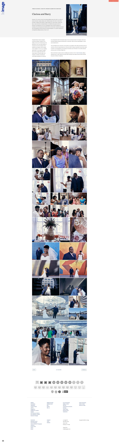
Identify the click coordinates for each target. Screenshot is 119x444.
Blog (47, 405)
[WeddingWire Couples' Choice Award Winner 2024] (43, 387)
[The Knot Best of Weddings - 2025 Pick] (45, 382)
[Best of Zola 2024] (52, 391)
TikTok (48, 421)
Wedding (32, 402)
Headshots (32, 425)
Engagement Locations (35, 410)
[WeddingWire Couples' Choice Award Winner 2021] (55, 387)
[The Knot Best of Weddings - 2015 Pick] (77, 382)
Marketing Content (34, 421)
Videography (33, 405)
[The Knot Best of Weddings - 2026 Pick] (41, 382)
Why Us (48, 407)
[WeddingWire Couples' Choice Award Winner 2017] (71, 387)
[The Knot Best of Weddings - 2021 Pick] (61, 382)
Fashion (32, 427)
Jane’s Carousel (79, 52)
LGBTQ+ (32, 407)
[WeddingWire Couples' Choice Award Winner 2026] (35, 387)
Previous (84, 369)
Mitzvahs (64, 405)
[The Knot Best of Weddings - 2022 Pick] (58, 382)
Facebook (48, 422)
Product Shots (33, 426)
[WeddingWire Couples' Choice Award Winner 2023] (47, 387)
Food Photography (34, 422)
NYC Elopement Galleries (35, 413)
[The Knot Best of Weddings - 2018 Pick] (73, 382)
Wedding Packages (50, 402)
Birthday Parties (66, 410)
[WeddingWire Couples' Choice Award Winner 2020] (59, 387)
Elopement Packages (34, 415)
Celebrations (65, 411)
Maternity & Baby (82, 405)
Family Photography (82, 402)
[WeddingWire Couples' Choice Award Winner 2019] (63, 387)
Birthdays (64, 407)
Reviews (48, 406)
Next (34, 369)
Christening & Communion (67, 406)
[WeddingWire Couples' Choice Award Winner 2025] (39, 387)
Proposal (32, 411)
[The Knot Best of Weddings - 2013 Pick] (81, 382)
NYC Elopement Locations (35, 414)
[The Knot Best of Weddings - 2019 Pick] (69, 382)
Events (32, 429)
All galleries (58, 369)
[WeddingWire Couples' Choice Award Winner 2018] (67, 387)
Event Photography (66, 402)
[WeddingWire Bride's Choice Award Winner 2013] (83, 387)
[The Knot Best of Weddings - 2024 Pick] (50, 382)
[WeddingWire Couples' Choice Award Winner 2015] (79, 387)
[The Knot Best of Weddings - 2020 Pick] (65, 382)
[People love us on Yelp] (59, 391)
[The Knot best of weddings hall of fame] (37, 382)
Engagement (33, 409)
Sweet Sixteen (65, 409)
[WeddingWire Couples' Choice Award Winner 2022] (51, 387)
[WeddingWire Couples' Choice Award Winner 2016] (75, 387)
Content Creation (34, 406)
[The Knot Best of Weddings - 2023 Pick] (54, 382)
